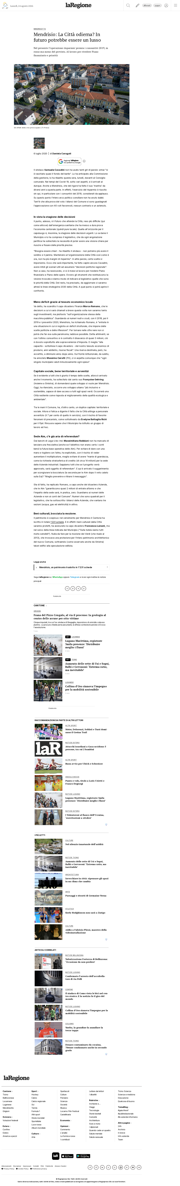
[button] (90, 1167)
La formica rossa (67, 1136)
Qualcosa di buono (126, 1101)
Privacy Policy (8, 1169)
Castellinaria (65, 1114)
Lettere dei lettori (96, 1091)
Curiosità (93, 1117)
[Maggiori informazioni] (84, 161)
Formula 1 (35, 1111)
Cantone (7, 1091)
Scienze (63, 1101)
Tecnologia (94, 1110)
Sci (32, 1104)
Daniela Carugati (61, 153)
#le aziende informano (128, 1117)
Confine (6, 1129)
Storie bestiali (95, 1113)
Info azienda (123, 1136)
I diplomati (93, 1127)
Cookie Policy (23, 1169)
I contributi (65, 1139)
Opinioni (64, 1126)
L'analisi (63, 1133)
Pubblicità (49, 1166)
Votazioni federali (10, 1120)
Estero (6, 1126)
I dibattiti (92, 1094)
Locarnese (7, 1101)
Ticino (5, 1094)
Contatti (36, 1166)
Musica (63, 1108)
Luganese (7, 1104)
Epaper (157, 5)
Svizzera (7, 1117)
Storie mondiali (37, 1118)
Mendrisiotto (8, 1108)
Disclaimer (17, 1166)
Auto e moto (94, 1123)
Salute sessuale (96, 1137)
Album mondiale (38, 1128)
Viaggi (92, 1107)
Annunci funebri (60, 1166)
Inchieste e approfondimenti (96, 1104)
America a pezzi (10, 1136)
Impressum (27, 1166)
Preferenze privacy (39, 1169)
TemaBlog (123, 1107)
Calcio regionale (38, 1101)
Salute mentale (95, 1133)
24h (119, 1126)
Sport (34, 1091)
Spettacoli (64, 1091)
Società (63, 1104)
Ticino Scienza (124, 1091)
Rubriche (93, 1100)
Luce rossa (36, 1124)
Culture (35, 1133)
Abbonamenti (6, 1166)
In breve (121, 1133)
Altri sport (35, 1114)
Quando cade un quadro (100, 1130)
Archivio (121, 1129)
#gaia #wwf (123, 1110)
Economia (65, 1120)
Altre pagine (124, 1123)
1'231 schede (57, 522)
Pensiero (64, 1098)
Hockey (34, 1094)
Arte (33, 1137)
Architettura (94, 1120)
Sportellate (36, 1121)
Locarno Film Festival (69, 1111)
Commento (65, 1129)
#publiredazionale (125, 1113)
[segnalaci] (137, 5)
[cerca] (128, 5)
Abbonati (147, 5)
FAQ (42, 1166)
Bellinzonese (8, 1098)
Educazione (123, 1098)
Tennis (34, 1108)
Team (120, 1139)
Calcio (34, 1098)
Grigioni (6, 1111)
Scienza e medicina (126, 1094)
